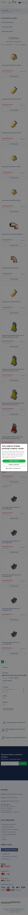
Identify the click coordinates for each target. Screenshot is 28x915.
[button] (14, 468)
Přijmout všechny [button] (14, 461)
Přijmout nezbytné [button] (14, 464)
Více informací (12, 457)
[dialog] (14, 457)
